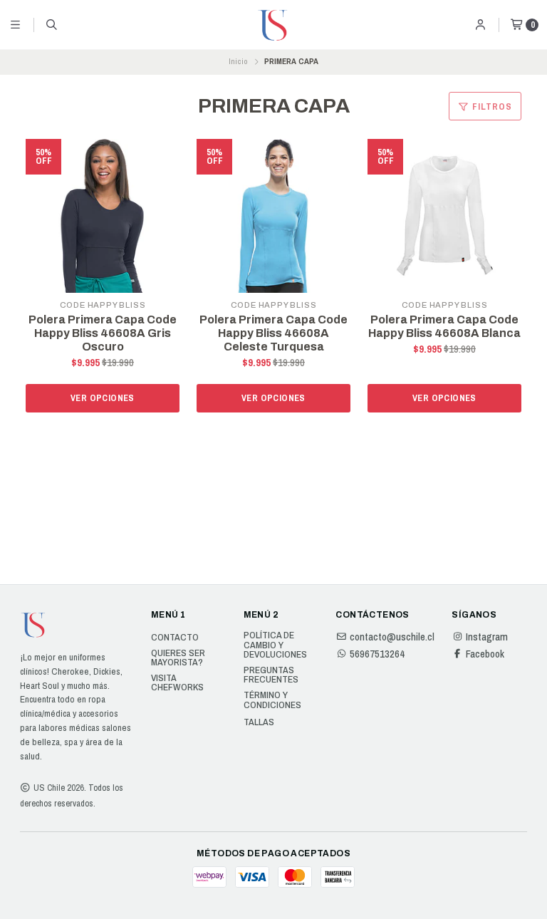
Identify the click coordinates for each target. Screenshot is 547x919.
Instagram (487, 637)
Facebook (485, 654)
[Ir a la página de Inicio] (273, 25)
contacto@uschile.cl (392, 637)
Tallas (259, 722)
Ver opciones (103, 398)
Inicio (238, 61)
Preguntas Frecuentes (271, 675)
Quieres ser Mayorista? (178, 658)
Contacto (175, 638)
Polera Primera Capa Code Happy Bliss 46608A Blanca (444, 326)
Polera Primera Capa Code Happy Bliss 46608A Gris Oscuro (102, 333)
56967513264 (377, 654)
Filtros (490, 106)
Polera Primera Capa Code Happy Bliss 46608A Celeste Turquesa (273, 333)
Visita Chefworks (177, 682)
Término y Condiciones (272, 700)
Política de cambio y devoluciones (275, 645)
